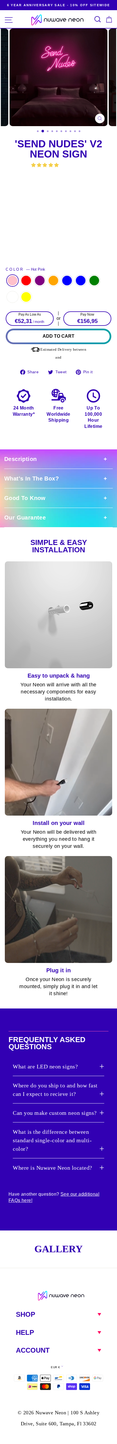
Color (25, 269)
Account (33, 1350)
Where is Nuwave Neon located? (52, 1168)
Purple (39, 280)
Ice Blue (80, 280)
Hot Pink (12, 280)
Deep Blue (67, 280)
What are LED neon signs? (45, 1066)
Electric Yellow (26, 297)
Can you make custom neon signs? (55, 1113)
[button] (45, 165)
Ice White (12, 297)
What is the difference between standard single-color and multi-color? (52, 1140)
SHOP (25, 1314)
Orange (53, 280)
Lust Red (26, 280)
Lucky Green (94, 280)
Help (25, 1332)
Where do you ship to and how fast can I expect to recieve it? (55, 1089)
